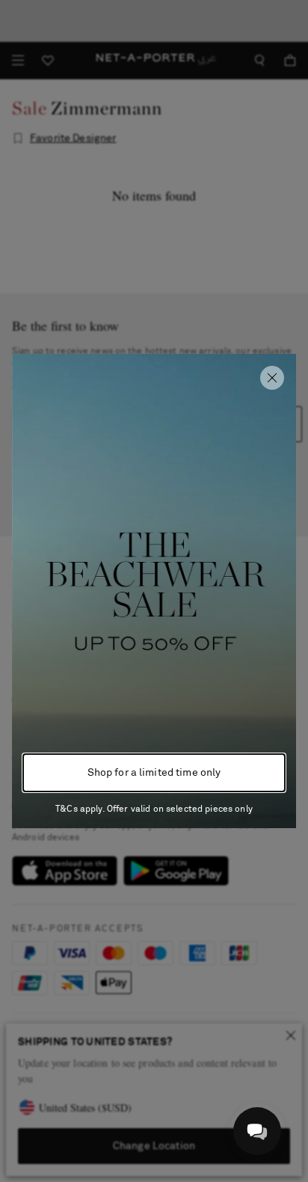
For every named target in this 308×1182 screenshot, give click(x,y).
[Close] (272, 378)
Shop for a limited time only (154, 773)
